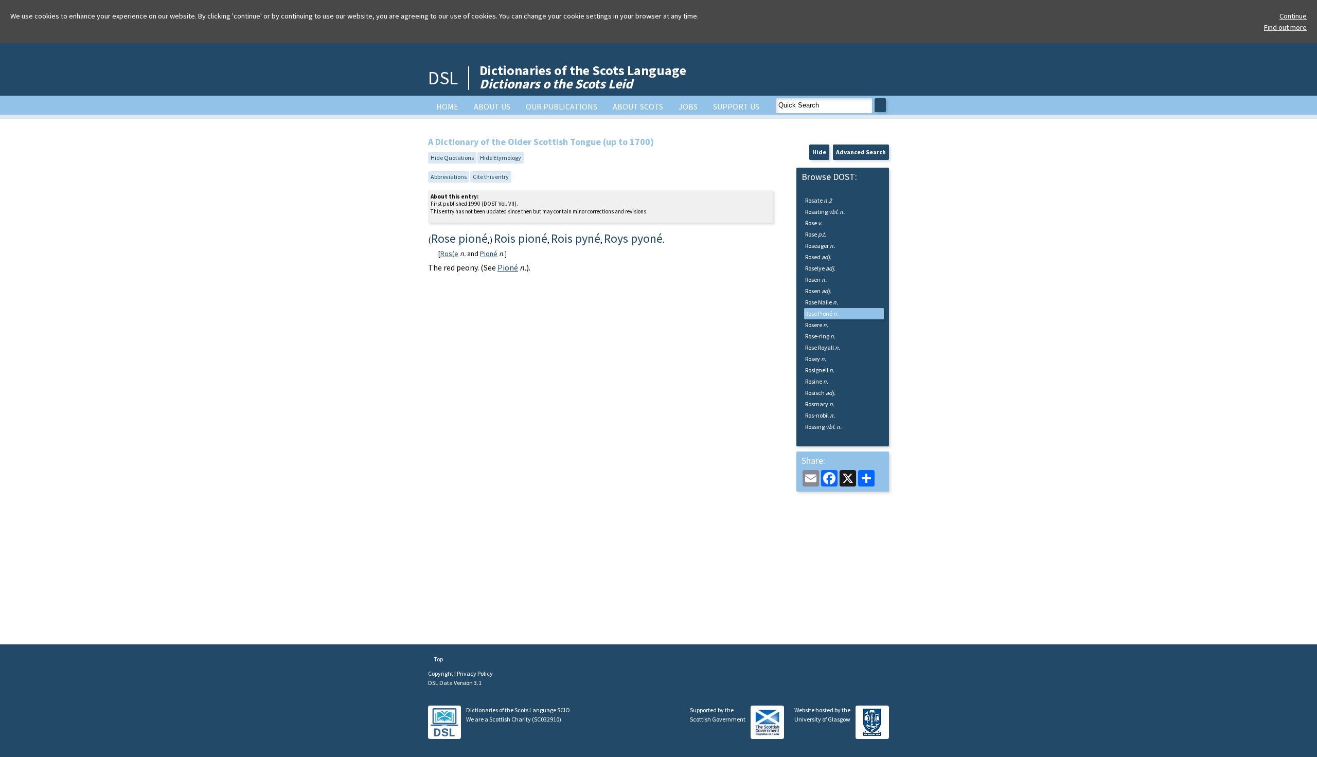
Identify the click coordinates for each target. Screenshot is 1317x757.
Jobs (688, 106)
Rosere (816, 325)
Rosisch (820, 392)
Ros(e (449, 253)
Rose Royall (822, 347)
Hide (819, 152)
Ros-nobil (820, 415)
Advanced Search (861, 152)
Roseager (820, 245)
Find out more (1285, 27)
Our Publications (561, 106)
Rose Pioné (822, 313)
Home (447, 106)
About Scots (638, 106)
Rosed (818, 257)
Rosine (816, 381)
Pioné (488, 253)
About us (492, 106)
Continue (1293, 16)
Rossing (823, 426)
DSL (443, 77)
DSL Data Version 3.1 (455, 683)
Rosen (816, 279)
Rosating (825, 211)
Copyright (441, 673)
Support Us (736, 106)
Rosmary (819, 404)
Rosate (818, 200)
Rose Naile (821, 302)
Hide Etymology (500, 157)
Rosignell (819, 370)
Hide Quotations (452, 157)
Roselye (820, 268)
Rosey (815, 359)
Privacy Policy (475, 673)
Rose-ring (820, 336)
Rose (814, 223)
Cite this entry (491, 177)
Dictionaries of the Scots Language (582, 77)
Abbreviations (449, 177)
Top (438, 659)
